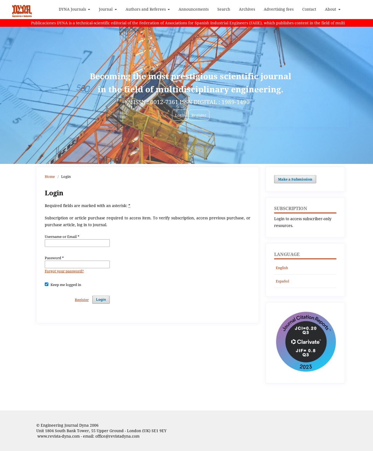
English (282, 267)
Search (223, 9)
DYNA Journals (73, 9)
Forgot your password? (64, 271)
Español (282, 281)
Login (101, 299)
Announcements (194, 9)
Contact (309, 9)
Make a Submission (295, 179)
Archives (247, 9)
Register (82, 299)
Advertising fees (279, 9)
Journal (106, 9)
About (331, 9)
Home (50, 176)
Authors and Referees (146, 9)
